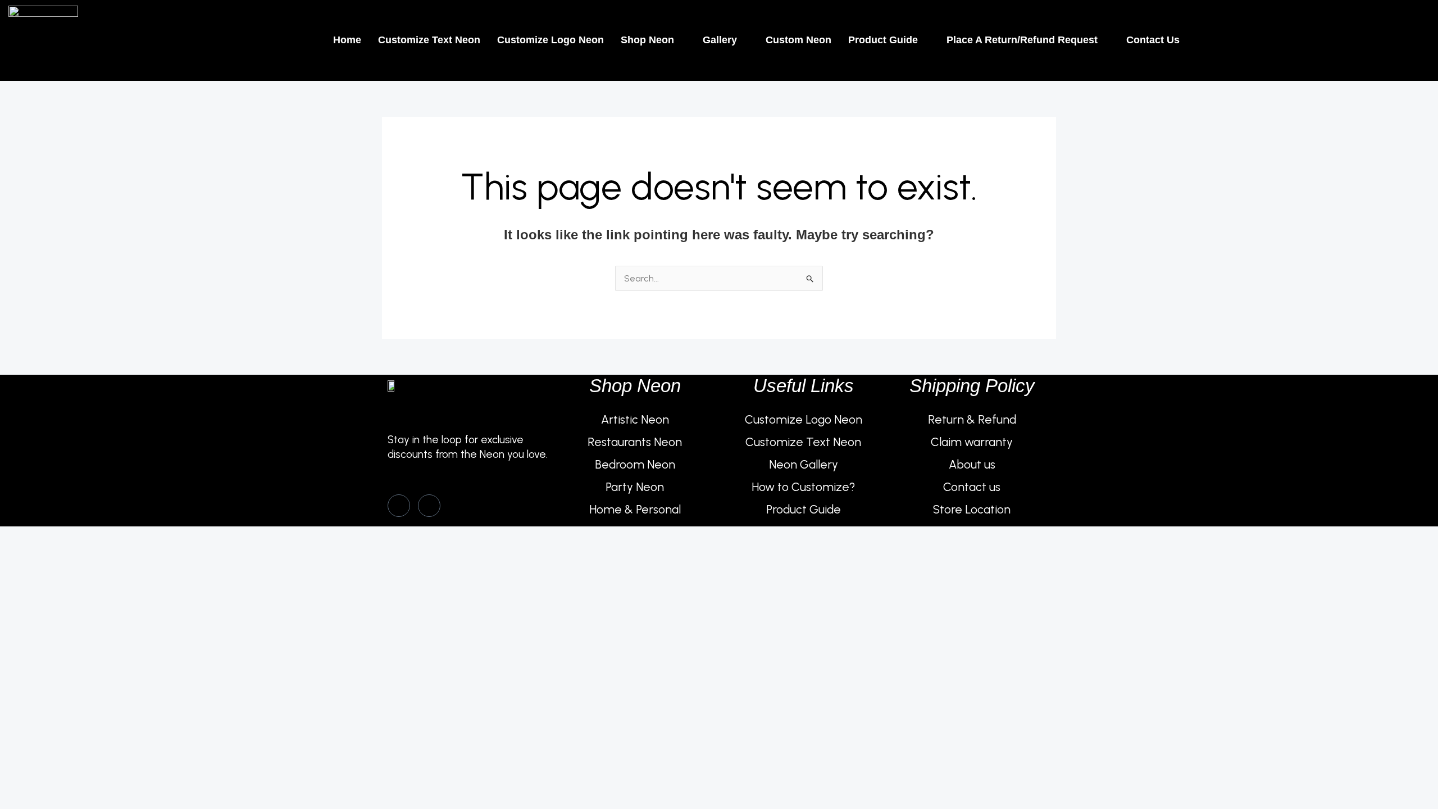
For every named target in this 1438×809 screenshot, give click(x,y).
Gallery (720, 40)
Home (347, 40)
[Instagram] (429, 505)
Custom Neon (798, 40)
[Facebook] (399, 505)
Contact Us (1153, 40)
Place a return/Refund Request (1022, 40)
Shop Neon (647, 40)
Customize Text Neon (429, 40)
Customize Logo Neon (550, 40)
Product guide (883, 40)
